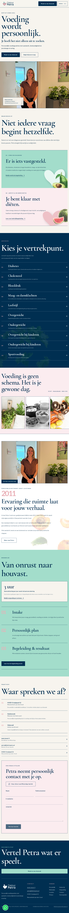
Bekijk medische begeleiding (14, 175)
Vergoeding (62, 890)
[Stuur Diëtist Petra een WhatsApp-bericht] (5, 907)
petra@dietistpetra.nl (33, 891)
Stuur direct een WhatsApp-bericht (22, 784)
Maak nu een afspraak (47, 3)
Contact (61, 892)
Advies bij (62, 887)
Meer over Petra (9, 540)
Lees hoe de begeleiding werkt (13, 663)
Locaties (51, 892)
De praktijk (52, 887)
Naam (7, 791)
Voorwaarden (63, 895)
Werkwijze (52, 890)
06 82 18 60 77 (31, 887)
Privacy (51, 895)
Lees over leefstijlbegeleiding (14, 218)
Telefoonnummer (40, 791)
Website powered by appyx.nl (61, 906)
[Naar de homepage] (8, 4)
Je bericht (9, 807)
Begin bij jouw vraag (30, 54)
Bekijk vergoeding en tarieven (13, 598)
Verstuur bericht (13, 826)
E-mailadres (9, 799)
